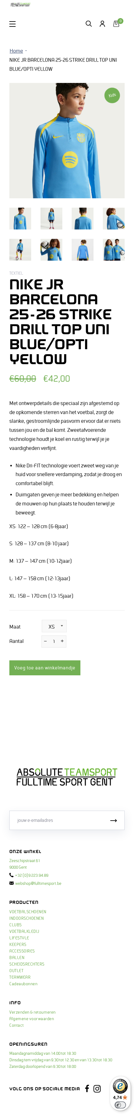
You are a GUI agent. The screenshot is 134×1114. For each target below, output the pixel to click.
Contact (16, 1025)
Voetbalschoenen (27, 911)
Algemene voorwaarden (31, 1018)
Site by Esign (21, 1103)
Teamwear (20, 977)
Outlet (16, 970)
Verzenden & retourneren (32, 1012)
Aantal (16, 641)
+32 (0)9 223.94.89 (31, 875)
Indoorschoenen (26, 918)
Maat (15, 627)
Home (16, 51)
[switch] (120, 1105)
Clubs (15, 925)
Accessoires (22, 951)
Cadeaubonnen (23, 983)
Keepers (17, 944)
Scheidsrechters (27, 964)
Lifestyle (19, 938)
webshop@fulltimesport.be (38, 883)
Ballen (16, 957)
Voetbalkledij (24, 931)
